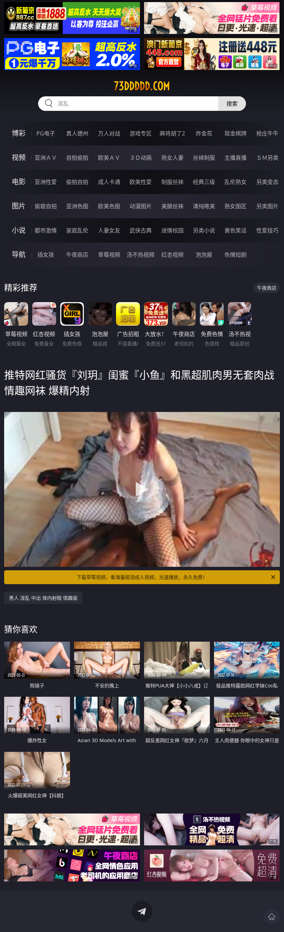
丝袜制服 (204, 157)
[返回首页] (271, 916)
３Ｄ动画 (141, 157)
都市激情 (46, 230)
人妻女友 (109, 230)
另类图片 (267, 206)
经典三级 (204, 182)
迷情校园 (172, 230)
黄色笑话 (235, 230)
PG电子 (45, 133)
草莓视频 (109, 254)
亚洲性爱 (46, 182)
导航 (19, 254)
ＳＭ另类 (267, 157)
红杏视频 (172, 254)
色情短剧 (235, 254)
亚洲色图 (77, 206)
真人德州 (77, 133)
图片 (19, 206)
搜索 (232, 103)
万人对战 (109, 133)
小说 (19, 230)
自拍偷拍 (77, 157)
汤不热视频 (140, 254)
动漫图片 (141, 206)
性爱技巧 (267, 230)
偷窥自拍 (46, 206)
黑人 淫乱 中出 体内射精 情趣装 (43, 598)
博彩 (19, 133)
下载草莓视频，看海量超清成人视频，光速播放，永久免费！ (142, 577)
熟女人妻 (172, 157)
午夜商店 (77, 254)
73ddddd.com (142, 86)
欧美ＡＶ (109, 157)
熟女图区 (235, 206)
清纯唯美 (204, 206)
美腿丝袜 (172, 206)
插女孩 (45, 254)
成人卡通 (109, 182)
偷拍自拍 (77, 182)
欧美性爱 (141, 182)
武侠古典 (141, 230)
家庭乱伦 (77, 230)
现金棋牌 (235, 133)
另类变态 (267, 182)
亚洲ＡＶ (46, 157)
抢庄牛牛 (267, 133)
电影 (19, 181)
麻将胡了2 (172, 133)
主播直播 (235, 157)
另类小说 (204, 230)
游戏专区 (141, 133)
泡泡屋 (204, 254)
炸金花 (204, 133)
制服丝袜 (172, 182)
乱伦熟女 (235, 182)
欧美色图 (109, 206)
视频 (19, 157)
